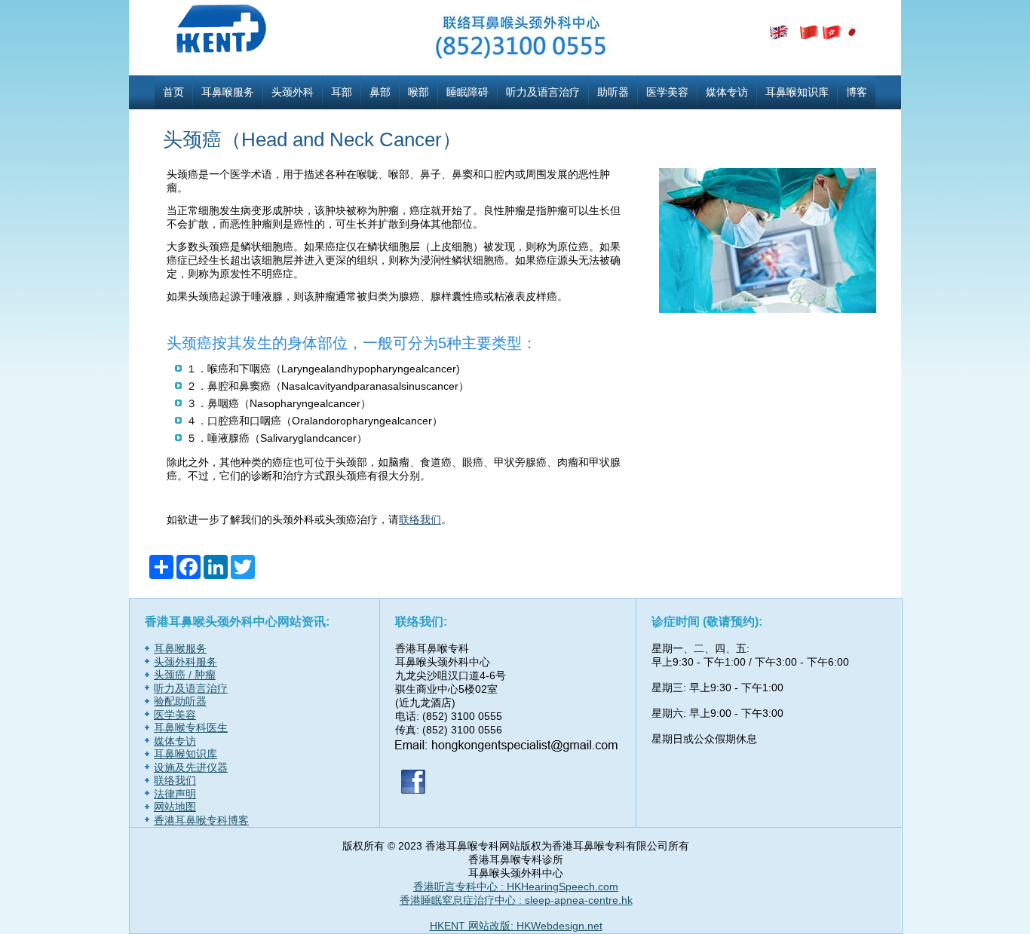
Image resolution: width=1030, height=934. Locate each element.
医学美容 (667, 92)
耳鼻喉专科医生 (191, 727)
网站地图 (175, 807)
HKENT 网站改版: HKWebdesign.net (516, 926)
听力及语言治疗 (543, 92)
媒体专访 (727, 92)
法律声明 (175, 794)
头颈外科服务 (185, 662)
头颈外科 (292, 92)
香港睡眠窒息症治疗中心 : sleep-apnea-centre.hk (516, 900)
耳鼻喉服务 (227, 92)
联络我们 (420, 519)
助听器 (613, 92)
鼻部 (380, 92)
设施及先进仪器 (191, 767)
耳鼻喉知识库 (797, 92)
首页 (173, 92)
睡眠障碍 (467, 92)
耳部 (341, 92)
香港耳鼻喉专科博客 (201, 820)
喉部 (418, 92)
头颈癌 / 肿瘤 (185, 675)
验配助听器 (180, 701)
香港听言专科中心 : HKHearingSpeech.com (515, 886)
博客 (856, 92)
